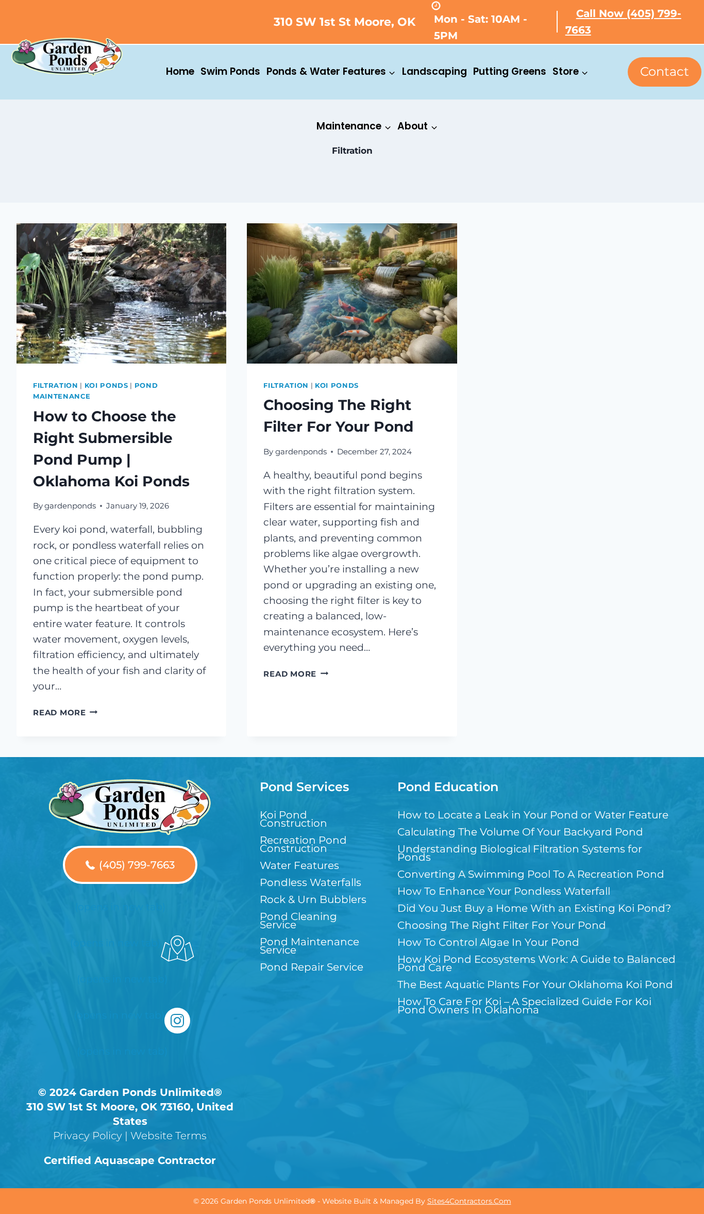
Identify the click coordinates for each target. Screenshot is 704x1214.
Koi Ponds (106, 385)
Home (180, 71)
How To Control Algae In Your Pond (488, 942)
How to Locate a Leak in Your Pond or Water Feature (532, 815)
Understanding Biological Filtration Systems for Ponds (519, 853)
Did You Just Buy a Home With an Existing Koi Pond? (534, 908)
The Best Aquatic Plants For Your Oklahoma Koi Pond (535, 984)
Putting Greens (509, 71)
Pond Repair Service (311, 967)
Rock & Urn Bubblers (313, 899)
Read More (65, 712)
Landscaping (434, 71)
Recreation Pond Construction (303, 844)
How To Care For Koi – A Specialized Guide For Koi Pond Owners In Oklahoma (524, 1005)
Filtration (55, 385)
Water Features (299, 865)
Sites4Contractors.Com (469, 1201)
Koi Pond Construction (293, 819)
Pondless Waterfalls (310, 882)
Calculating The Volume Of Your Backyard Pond (520, 832)
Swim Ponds (230, 71)
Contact (664, 71)
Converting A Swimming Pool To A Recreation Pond (530, 874)
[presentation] (121, 293)
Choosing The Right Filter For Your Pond (501, 925)
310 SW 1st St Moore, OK (344, 22)
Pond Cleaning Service (298, 920)
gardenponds (70, 506)
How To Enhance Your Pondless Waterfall (503, 891)
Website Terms (168, 1135)
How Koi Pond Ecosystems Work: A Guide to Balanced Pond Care (536, 963)
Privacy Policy (87, 1135)
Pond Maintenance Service (309, 946)
